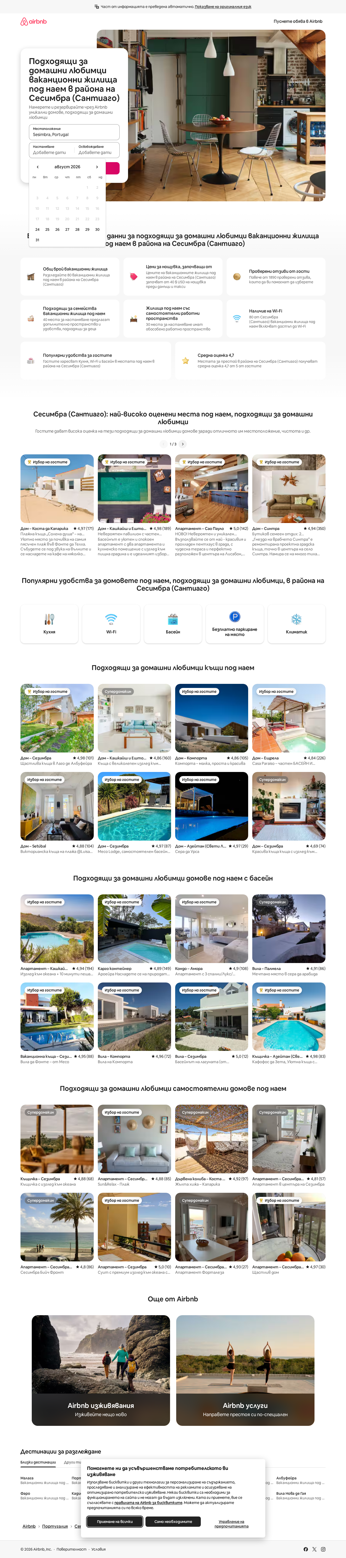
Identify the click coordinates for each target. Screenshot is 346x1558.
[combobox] (74, 134)
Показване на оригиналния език (223, 6)
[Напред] (183, 444)
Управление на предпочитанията (231, 1524)
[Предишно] (164, 444)
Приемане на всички (114, 1521)
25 (47, 229)
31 (37, 240)
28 (77, 229)
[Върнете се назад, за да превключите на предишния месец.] (37, 167)
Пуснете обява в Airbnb (298, 21)
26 (57, 229)
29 (87, 229)
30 (97, 229)
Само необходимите (173, 1521)
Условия (98, 1549)
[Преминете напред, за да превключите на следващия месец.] (96, 167)
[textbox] (51, 152)
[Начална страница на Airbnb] (33, 21)
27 (67, 229)
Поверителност (72, 1549)
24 (37, 229)
